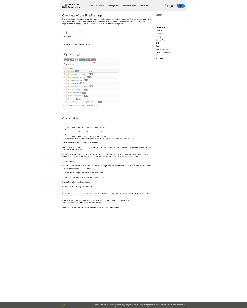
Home (90, 6)
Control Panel (161, 40)
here (133, 139)
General (159, 31)
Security (159, 34)
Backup (158, 37)
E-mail (158, 46)
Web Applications (162, 49)
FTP (157, 55)
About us (143, 6)
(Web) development (163, 52)
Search (159, 15)
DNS (157, 43)
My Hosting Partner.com (74, 5)
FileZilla (80, 150)
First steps (159, 58)
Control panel (95, 24)
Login (180, 6)
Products (99, 6)
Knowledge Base (113, 6)
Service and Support (128, 6)
